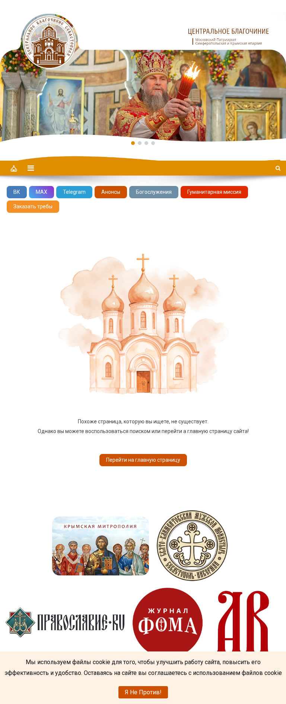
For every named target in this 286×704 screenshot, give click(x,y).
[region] (143, 71)
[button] (143, 71)
